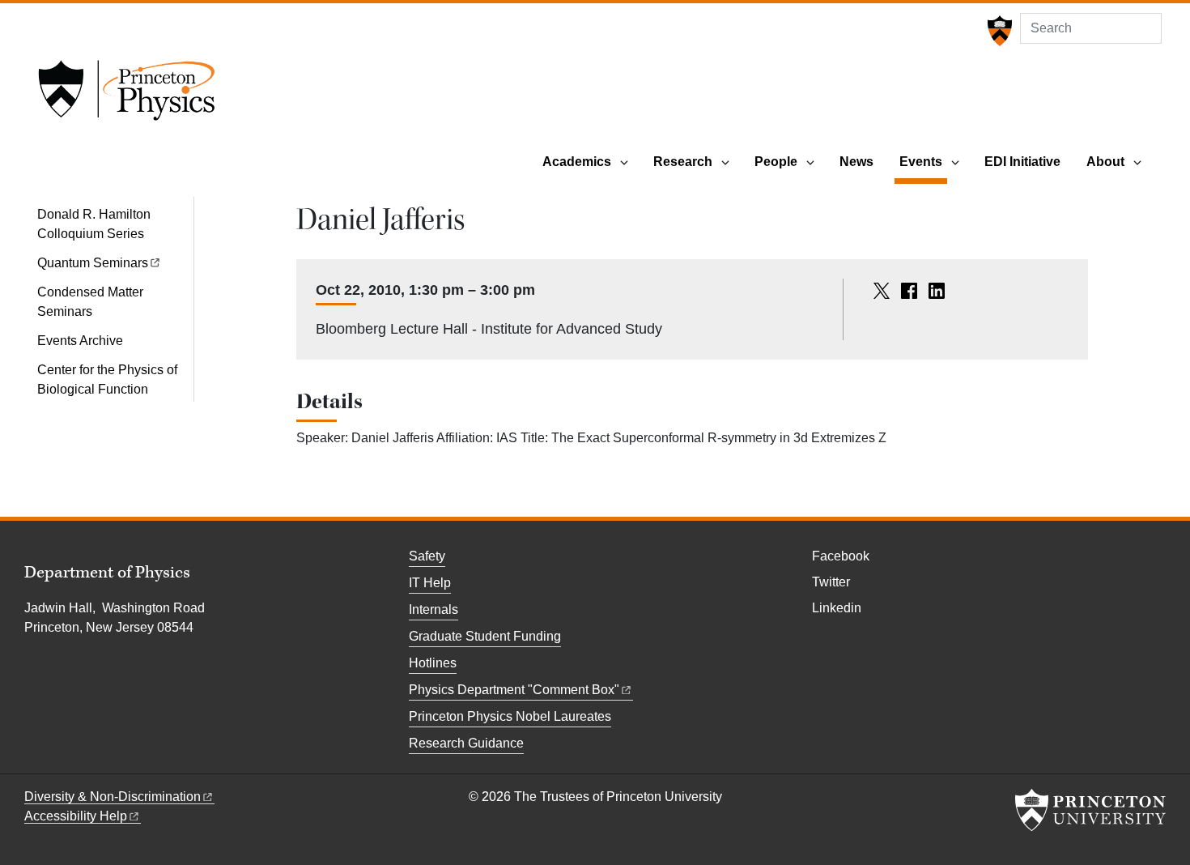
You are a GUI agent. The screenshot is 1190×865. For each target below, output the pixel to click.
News (856, 161)
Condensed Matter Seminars (90, 301)
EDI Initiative (1022, 161)
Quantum (92, 263)
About (1105, 161)
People (775, 161)
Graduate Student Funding (485, 636)
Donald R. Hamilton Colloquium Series (94, 224)
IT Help (430, 583)
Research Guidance (466, 743)
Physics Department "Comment (514, 690)
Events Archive (80, 340)
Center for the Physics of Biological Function (107, 379)
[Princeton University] (998, 30)
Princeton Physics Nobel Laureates (510, 716)
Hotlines (433, 663)
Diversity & (112, 796)
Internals (433, 609)
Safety (427, 556)
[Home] (126, 96)
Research (682, 161)
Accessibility (75, 816)
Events (923, 161)
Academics (576, 161)
